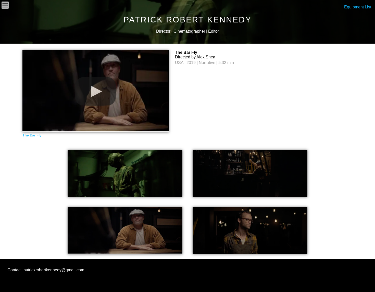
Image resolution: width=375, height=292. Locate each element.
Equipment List (357, 7)
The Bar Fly (31, 135)
